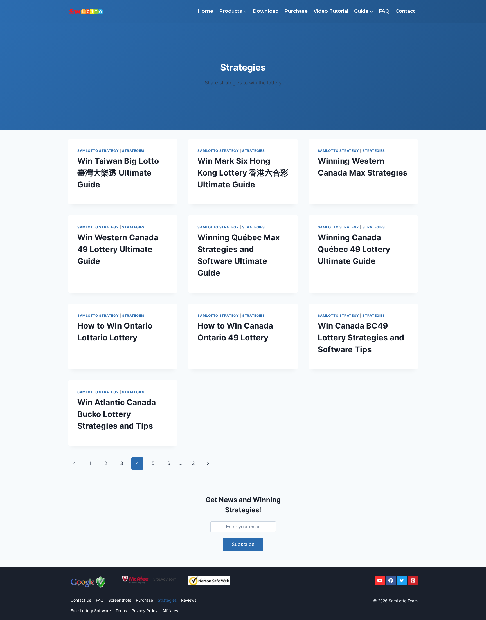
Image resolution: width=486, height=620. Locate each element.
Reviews (188, 600)
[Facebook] (391, 580)
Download (266, 11)
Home (205, 11)
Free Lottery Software (91, 610)
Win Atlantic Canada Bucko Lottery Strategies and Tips (116, 414)
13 (192, 463)
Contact (405, 11)
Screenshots (119, 600)
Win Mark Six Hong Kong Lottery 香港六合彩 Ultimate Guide (242, 172)
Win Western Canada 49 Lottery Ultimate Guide (117, 249)
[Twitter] (402, 580)
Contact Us (81, 600)
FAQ (384, 11)
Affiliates (170, 610)
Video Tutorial (331, 11)
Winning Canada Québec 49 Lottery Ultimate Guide (354, 249)
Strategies (133, 151)
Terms (121, 610)
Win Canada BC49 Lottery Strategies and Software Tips (361, 337)
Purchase (296, 11)
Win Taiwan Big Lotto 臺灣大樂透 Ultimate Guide (118, 172)
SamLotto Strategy (98, 151)
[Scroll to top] (468, 606)
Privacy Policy (145, 610)
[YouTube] (380, 580)
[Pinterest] (413, 580)
